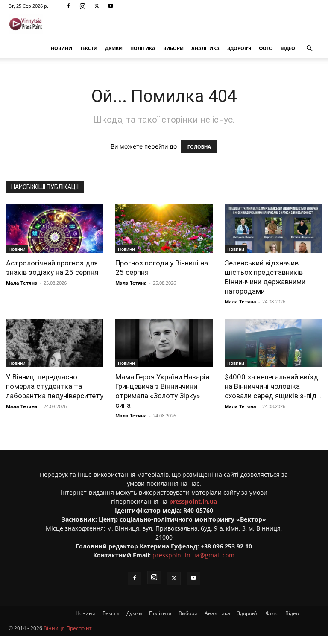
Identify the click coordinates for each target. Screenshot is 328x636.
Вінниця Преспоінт (68, 628)
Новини (61, 48)
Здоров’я (239, 48)
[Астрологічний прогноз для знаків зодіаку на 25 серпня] (54, 228)
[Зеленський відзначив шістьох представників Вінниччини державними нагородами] (273, 228)
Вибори (173, 48)
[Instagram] (82, 6)
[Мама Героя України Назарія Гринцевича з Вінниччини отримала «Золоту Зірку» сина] (164, 343)
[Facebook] (68, 6)
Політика (142, 48)
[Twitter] (96, 6)
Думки (114, 48)
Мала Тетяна (22, 283)
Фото (266, 48)
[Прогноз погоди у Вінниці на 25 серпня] (164, 228)
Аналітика (205, 48)
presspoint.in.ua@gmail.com (193, 555)
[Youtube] (110, 6)
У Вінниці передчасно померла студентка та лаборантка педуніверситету (54, 386)
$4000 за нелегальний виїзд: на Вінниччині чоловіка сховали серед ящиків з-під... (273, 386)
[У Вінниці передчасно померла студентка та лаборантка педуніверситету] (54, 343)
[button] (309, 48)
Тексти (88, 48)
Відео (288, 48)
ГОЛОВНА (199, 147)
